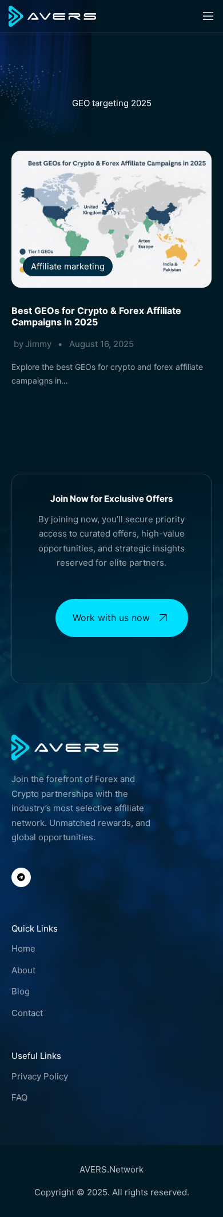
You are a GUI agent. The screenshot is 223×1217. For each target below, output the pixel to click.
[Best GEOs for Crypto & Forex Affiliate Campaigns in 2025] (111, 219)
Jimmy (38, 343)
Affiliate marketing (68, 266)
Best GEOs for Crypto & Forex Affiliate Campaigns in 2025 (96, 316)
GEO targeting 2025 (112, 103)
